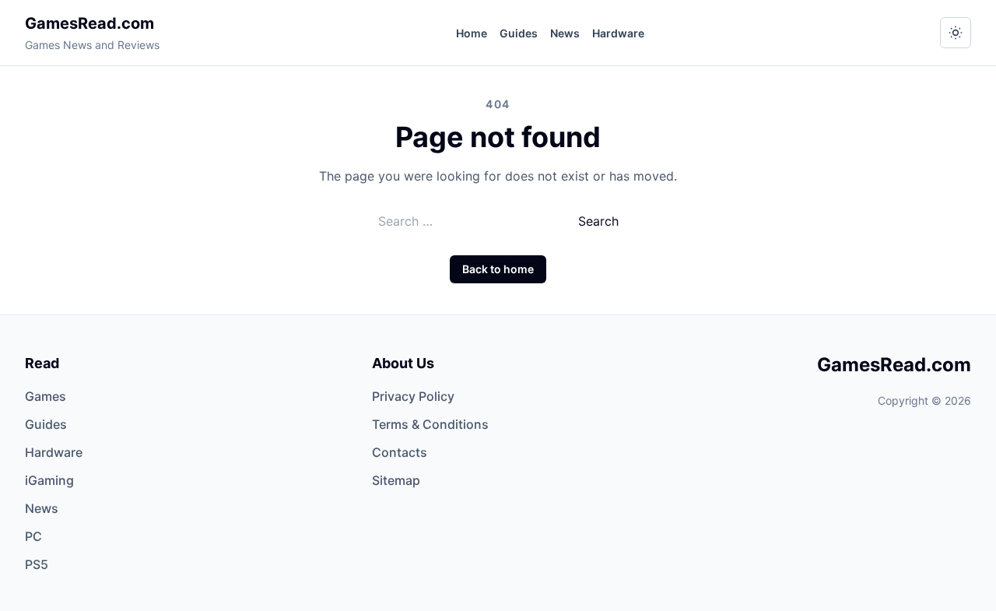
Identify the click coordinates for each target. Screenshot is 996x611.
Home (471, 33)
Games (45, 396)
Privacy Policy (413, 396)
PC (33, 536)
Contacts (399, 452)
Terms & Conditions (430, 424)
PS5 (36, 564)
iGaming (49, 480)
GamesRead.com (89, 23)
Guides (519, 33)
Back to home (498, 269)
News (565, 33)
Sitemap (396, 480)
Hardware (618, 33)
